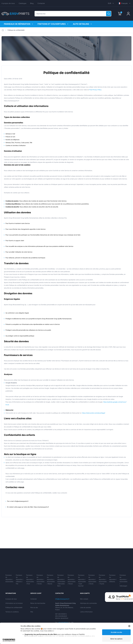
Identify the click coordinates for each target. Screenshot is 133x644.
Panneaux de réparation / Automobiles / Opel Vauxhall (82, 580)
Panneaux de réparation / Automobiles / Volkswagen (123, 580)
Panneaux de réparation (17, 24)
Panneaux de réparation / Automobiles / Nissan (71, 579)
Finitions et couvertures (52, 24)
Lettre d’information (86, 612)
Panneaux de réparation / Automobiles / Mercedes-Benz (61, 580)
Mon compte (84, 599)
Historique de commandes (88, 603)
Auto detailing (81, 24)
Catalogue (22, 3)
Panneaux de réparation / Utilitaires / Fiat (19, 579)
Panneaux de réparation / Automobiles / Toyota (103, 579)
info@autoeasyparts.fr (62, 599)
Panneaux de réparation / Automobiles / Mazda (51, 579)
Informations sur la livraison (14, 603)
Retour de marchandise (37, 603)
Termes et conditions (12, 612)
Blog (31, 3)
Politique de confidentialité (13, 607)
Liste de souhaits (85, 607)
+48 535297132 (63, 622)
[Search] (108, 13)
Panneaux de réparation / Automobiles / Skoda (92, 579)
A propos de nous (8, 3)
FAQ (31, 612)
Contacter (41, 3)
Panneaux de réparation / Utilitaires (113, 578)
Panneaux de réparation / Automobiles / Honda (40, 579)
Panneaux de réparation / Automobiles (9, 578)
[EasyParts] (15, 13)
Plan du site (34, 607)
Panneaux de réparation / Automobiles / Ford (30, 579)
